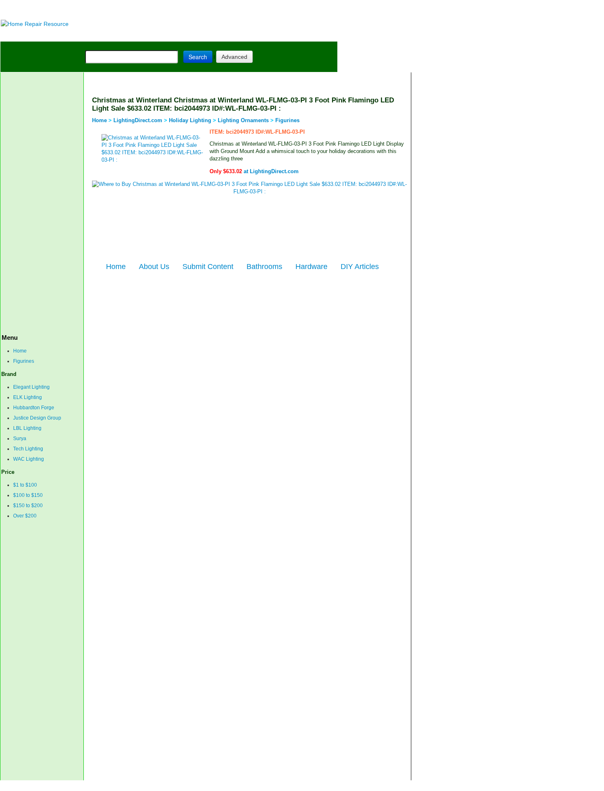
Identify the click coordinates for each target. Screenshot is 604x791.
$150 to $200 (28, 505)
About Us (154, 266)
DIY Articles (77, 35)
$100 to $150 (28, 495)
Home (20, 351)
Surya (19, 438)
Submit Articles (183, 785)
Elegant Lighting (31, 387)
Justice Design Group (37, 418)
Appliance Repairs (236, 35)
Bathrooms (264, 266)
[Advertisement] (205, 9)
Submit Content (207, 266)
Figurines (23, 361)
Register (214, 785)
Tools (113, 35)
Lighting (180, 35)
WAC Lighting (28, 459)
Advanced (234, 56)
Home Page (27, 35)
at (254, 171)
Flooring (144, 35)
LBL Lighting (27, 428)
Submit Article (305, 35)
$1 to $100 (25, 485)
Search (198, 57)
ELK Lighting (27, 397)
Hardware (311, 266)
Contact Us (148, 785)
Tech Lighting (28, 449)
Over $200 (25, 516)
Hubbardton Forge (33, 408)
